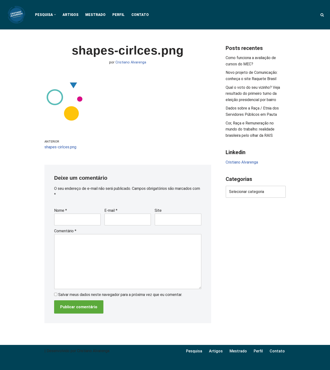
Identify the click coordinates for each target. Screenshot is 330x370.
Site (158, 210)
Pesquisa (194, 351)
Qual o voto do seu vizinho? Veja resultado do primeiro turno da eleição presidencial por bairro (253, 93)
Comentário (65, 231)
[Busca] (322, 15)
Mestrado (95, 15)
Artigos (71, 15)
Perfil (118, 15)
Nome (60, 210)
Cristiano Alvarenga (130, 62)
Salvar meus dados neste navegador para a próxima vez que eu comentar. (120, 294)
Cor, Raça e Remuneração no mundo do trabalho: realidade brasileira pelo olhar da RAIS (250, 129)
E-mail (110, 210)
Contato (140, 15)
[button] (55, 14)
